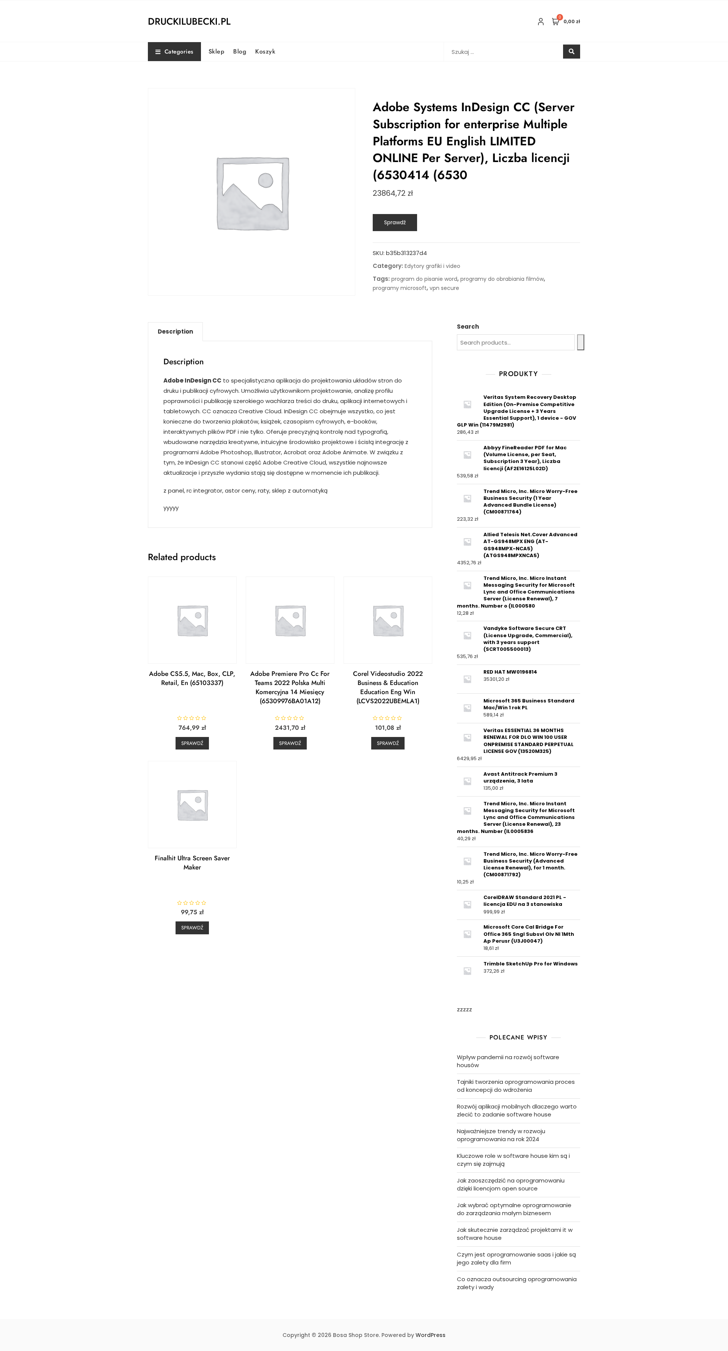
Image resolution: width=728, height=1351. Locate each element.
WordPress (431, 1335)
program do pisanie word (424, 279)
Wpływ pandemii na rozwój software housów (508, 1061)
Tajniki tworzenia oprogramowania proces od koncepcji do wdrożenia (516, 1086)
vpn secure (444, 288)
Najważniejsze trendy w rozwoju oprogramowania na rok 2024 (501, 1135)
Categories (179, 51)
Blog (239, 51)
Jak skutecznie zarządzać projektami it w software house (515, 1234)
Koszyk (265, 51)
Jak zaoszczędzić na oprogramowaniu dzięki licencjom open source (511, 1184)
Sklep (216, 51)
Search (468, 327)
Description (175, 331)
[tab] (175, 331)
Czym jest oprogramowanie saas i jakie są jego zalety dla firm (516, 1258)
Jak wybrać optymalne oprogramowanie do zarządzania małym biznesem (514, 1209)
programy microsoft (400, 288)
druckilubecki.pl (189, 21)
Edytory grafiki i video (432, 266)
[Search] (580, 342)
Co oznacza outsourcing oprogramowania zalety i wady (517, 1283)
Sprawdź (395, 222)
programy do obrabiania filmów (502, 279)
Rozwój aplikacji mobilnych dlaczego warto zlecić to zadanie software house (517, 1110)
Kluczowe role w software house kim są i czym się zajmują (513, 1160)
